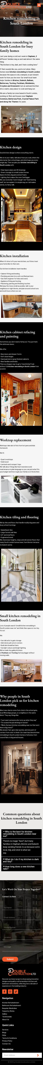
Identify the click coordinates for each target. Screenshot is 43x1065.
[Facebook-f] (4, 991)
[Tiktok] (16, 991)
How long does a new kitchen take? (19, 867)
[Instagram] (10, 991)
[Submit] (38, 1055)
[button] (39, 5)
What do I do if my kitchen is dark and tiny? (21, 860)
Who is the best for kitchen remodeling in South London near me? (19, 833)
